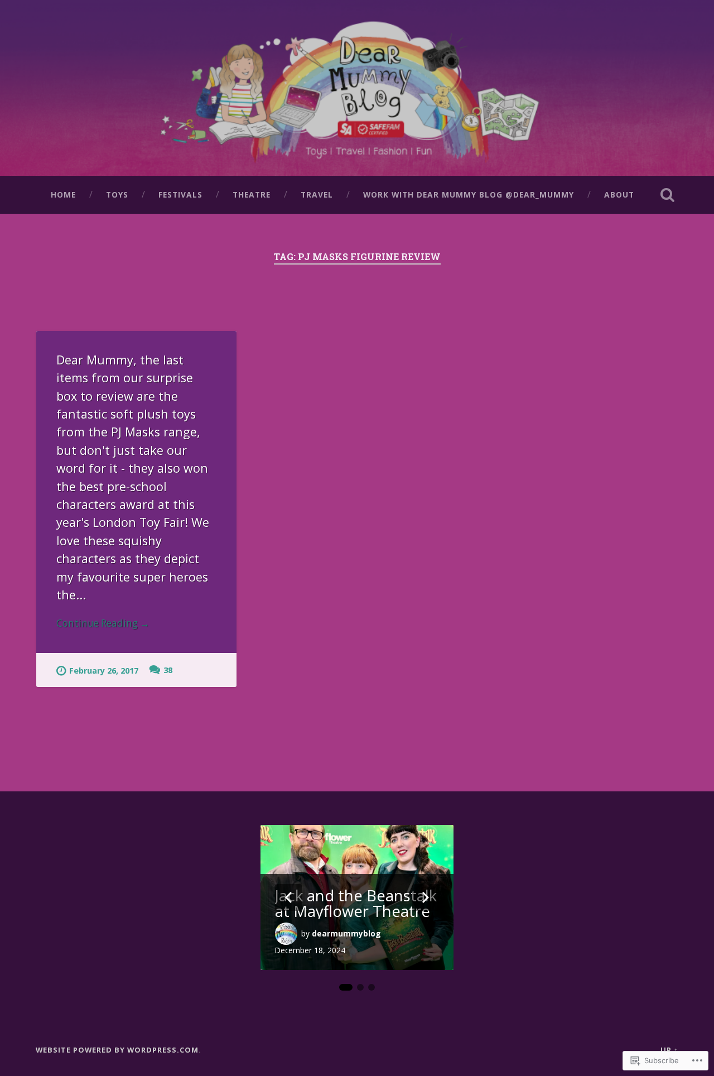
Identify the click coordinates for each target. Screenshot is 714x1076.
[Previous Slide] (288, 897)
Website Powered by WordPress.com (117, 1050)
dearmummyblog (346, 933)
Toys (117, 194)
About (619, 194)
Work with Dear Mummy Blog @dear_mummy (468, 194)
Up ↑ (669, 1050)
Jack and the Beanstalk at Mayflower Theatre (356, 903)
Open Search (667, 195)
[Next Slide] (425, 897)
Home (63, 194)
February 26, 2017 (103, 670)
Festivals (180, 194)
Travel (317, 194)
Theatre (252, 194)
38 (167, 670)
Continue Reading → (102, 623)
